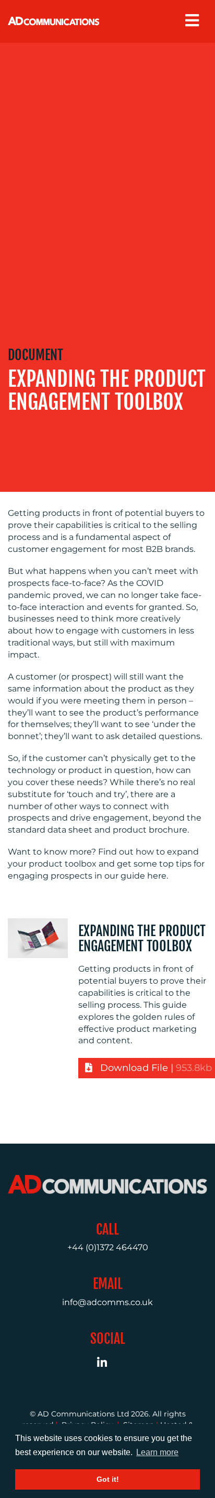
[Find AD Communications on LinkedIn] (107, 1364)
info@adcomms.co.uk (107, 1302)
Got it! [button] (108, 1479)
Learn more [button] (157, 1452)
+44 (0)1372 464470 (107, 1247)
